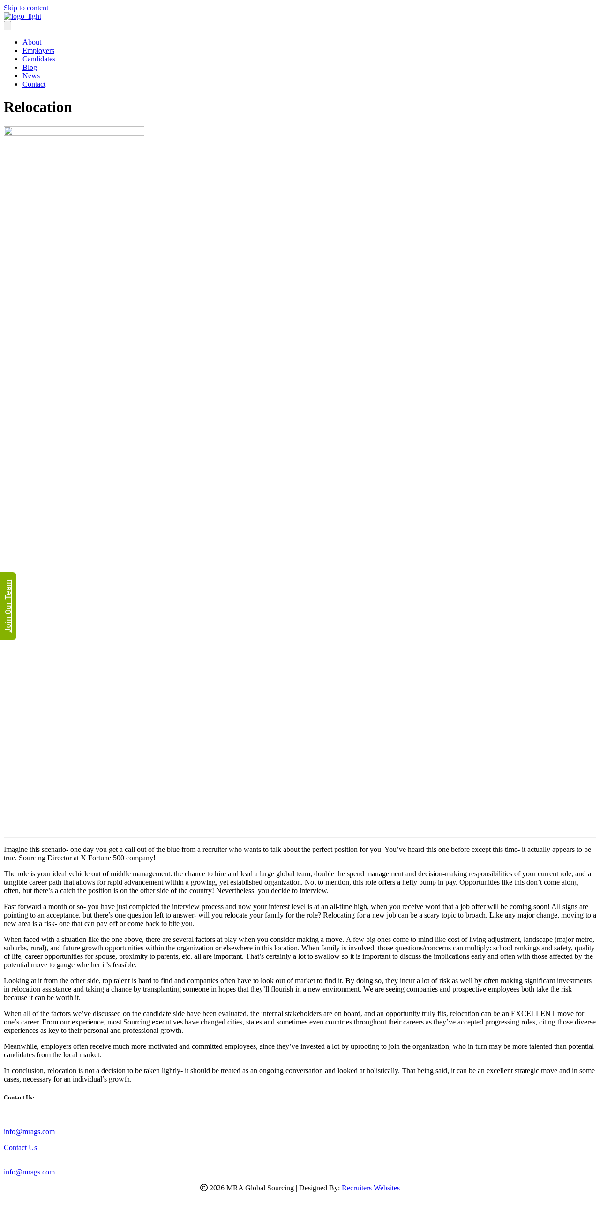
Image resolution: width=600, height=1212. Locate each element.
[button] (7, 1204)
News (31, 76)
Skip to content (26, 8)
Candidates (38, 59)
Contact (33, 84)
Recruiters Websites (371, 1188)
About (31, 42)
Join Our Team (8, 606)
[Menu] (7, 25)
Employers (38, 50)
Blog (29, 67)
